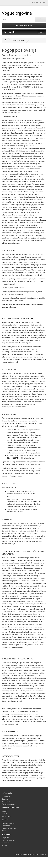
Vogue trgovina (17, 13)
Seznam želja (6, 843)
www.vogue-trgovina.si (23, 55)
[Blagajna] (44, 2)
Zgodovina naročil (8, 840)
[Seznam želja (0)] (37, 2)
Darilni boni (6, 826)
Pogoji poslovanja (18, 40)
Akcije (4, 831)
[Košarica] (40, 2)
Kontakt (4, 811)
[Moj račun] (33, 2)
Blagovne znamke (8, 823)
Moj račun (5, 838)
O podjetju (6, 796)
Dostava (5, 799)
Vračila (4, 814)
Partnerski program (9, 828)
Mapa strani (6, 816)
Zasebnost (6, 801)
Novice (4, 845)
